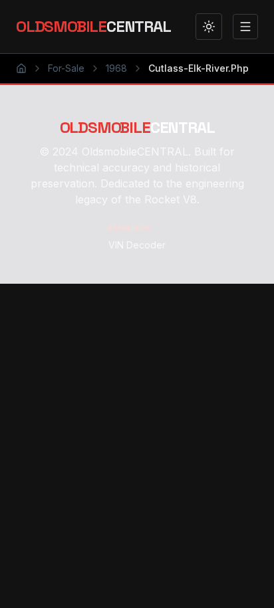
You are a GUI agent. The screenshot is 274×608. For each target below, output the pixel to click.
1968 (116, 68)
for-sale (66, 68)
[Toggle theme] (209, 26)
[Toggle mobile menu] (245, 26)
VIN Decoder (137, 245)
